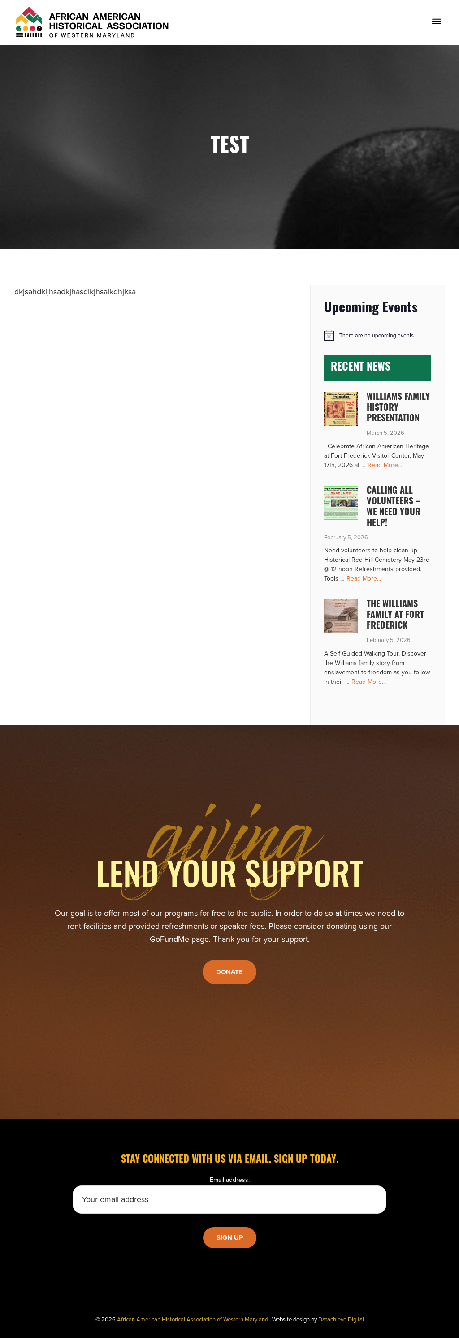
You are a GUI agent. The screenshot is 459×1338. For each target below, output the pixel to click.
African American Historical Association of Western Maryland (192, 1319)
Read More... (385, 465)
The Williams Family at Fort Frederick (395, 615)
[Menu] (436, 21)
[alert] (377, 335)
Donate (229, 972)
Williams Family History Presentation (398, 408)
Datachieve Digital (341, 1319)
